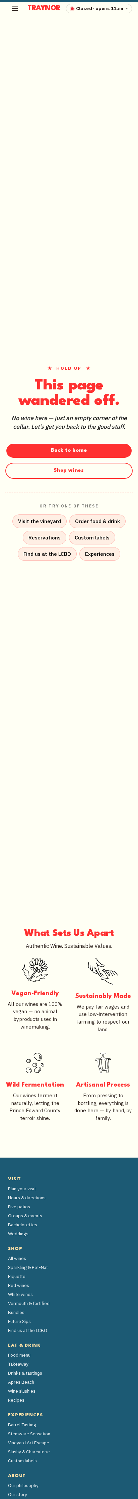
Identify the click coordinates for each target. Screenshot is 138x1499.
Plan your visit (22, 1189)
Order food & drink (97, 521)
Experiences (100, 553)
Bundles (16, 1312)
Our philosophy (23, 1485)
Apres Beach (21, 1382)
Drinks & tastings (25, 1373)
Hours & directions (27, 1198)
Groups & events (25, 1216)
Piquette (16, 1276)
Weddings (18, 1234)
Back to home (69, 450)
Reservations (44, 537)
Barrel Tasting (22, 1425)
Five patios (19, 1207)
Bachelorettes (22, 1225)
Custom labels (92, 537)
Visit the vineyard (39, 521)
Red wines (18, 1285)
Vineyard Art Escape (28, 1443)
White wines (20, 1294)
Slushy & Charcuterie (29, 1452)
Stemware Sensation (29, 1434)
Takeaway (18, 1364)
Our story (17, 1494)
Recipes (16, 1400)
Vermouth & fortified (29, 1303)
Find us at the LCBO (47, 553)
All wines (17, 1258)
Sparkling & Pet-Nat (28, 1267)
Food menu (19, 1355)
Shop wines (69, 470)
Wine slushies (22, 1391)
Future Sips (19, 1321)
